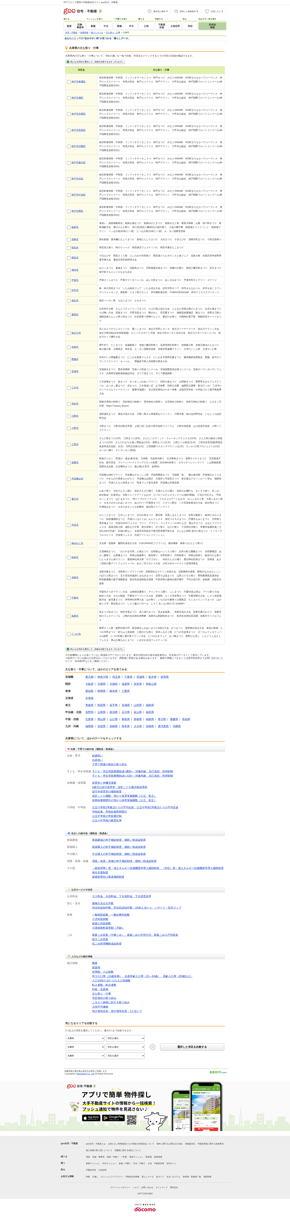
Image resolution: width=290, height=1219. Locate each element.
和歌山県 (151, 684)
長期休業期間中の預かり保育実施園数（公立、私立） (124, 800)
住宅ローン (171, 1163)
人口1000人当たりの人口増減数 (111, 980)
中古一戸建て (139, 1163)
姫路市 (75, 227)
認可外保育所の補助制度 (107, 791)
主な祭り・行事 (101, 993)
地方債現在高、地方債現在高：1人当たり (117, 1011)
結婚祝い (97, 755)
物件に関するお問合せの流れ (170, 1144)
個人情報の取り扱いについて (99, 1150)
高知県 (186, 719)
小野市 (75, 428)
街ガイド (160, 1177)
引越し (95, 1177)
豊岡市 (75, 314)
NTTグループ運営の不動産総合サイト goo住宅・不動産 (91, 2)
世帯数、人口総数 (103, 971)
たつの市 (76, 634)
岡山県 (102, 719)
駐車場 (149, 1157)
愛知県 (89, 691)
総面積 (96, 967)
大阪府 (89, 684)
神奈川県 (103, 676)
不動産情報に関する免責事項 (211, 1144)
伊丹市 (75, 290)
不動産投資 (159, 1163)
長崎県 (114, 726)
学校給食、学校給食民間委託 (109, 811)
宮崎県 (150, 726)
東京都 (89, 676)
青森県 (89, 705)
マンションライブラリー (112, 1177)
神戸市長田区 (78, 130)
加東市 (75, 616)
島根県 (138, 719)
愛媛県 (174, 719)
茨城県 (140, 676)
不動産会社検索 (132, 1177)
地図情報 (207, 1177)
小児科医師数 (100, 919)
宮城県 (126, 705)
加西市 (75, 462)
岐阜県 (114, 691)
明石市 (75, 247)
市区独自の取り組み (104, 998)
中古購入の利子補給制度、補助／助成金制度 (119, 854)
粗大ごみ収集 (100, 939)
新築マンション (93, 1163)
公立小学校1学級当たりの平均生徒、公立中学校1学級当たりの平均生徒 (135, 807)
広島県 (89, 719)
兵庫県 (102, 684)
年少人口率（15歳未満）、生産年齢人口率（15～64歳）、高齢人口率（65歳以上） (142, 976)
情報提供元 (190, 1144)
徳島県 (150, 719)
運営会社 (174, 1187)
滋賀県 (126, 684)
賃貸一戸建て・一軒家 (117, 1157)
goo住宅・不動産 (69, 1143)
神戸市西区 (77, 211)
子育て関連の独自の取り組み (109, 764)
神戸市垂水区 (78, 162)
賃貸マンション (136, 1157)
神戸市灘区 (77, 97)
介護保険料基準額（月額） (108, 927)
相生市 (75, 300)
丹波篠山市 (77, 478)
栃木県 (153, 676)
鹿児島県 (163, 726)
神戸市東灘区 (78, 81)
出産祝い (97, 760)
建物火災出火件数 (103, 903)
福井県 (150, 712)
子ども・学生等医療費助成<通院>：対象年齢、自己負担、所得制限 (132, 771)
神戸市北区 (77, 178)
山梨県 (102, 712)
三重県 (126, 691)
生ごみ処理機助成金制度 (107, 943)
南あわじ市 (77, 543)
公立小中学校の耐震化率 (107, 820)
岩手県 (114, 705)
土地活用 (102, 1170)
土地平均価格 (100, 1006)
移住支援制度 (100, 872)
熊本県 (126, 726)
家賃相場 (158, 1157)
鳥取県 (126, 719)
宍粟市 (75, 597)
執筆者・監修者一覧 (192, 1177)
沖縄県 (177, 726)
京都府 (114, 684)
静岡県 (102, 691)
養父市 (75, 499)
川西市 (75, 416)
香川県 (162, 719)
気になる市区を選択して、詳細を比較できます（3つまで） (97, 62)
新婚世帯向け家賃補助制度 (108, 876)
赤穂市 (75, 347)
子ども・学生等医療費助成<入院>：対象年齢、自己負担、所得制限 (132, 775)
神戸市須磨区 (78, 146)
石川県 (126, 712)
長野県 (89, 712)
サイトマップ (162, 1187)
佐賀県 (102, 726)
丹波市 (75, 525)
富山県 (138, 712)
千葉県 (128, 676)
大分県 (138, 726)
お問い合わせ (147, 1187)
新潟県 (114, 712)
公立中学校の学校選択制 (107, 816)
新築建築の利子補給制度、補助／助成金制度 (119, 839)
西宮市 (75, 257)
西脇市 (75, 359)
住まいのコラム (173, 1177)
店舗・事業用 (98, 1157)
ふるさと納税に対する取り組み (111, 1002)
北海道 (89, 698)
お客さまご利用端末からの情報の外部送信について (131, 1144)
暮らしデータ (148, 1177)
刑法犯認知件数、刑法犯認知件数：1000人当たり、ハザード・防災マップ (136, 907)
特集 (88, 1177)
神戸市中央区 (78, 194)
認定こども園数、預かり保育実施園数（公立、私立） (124, 795)
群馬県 (165, 676)
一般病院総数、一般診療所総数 (111, 914)
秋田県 (102, 705)
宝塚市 (75, 371)
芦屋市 (75, 280)
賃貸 (88, 1157)
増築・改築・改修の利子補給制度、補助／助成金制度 (124, 861)
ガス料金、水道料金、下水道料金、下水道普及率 (121, 896)
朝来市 (75, 557)
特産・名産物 (100, 989)
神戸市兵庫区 (78, 113)
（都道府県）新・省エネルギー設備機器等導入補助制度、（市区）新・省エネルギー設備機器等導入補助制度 (158, 868)
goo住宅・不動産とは (96, 1144)
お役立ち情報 (67, 1176)
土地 (150, 1163)
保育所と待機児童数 (104, 782)
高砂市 (75, 403)
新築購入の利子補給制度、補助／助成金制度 (119, 847)
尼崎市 (75, 239)
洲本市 (75, 270)
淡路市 (75, 577)
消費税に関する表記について (127, 1150)
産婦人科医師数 (101, 923)
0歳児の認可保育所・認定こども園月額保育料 (119, 787)
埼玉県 (116, 676)
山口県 (114, 719)
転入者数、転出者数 (104, 984)
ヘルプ (136, 1187)
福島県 (150, 705)
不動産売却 (91, 1170)
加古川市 (76, 333)
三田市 (75, 444)
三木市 (75, 387)
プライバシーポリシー (120, 1187)
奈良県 (138, 684)
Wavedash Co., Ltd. (85, 1074)
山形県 (138, 705)
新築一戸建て (125, 1163)
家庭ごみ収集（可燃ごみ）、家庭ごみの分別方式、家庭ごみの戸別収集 (135, 934)
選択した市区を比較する (192, 1046)
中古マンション (109, 1163)
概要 (95, 963)
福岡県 (89, 726)
